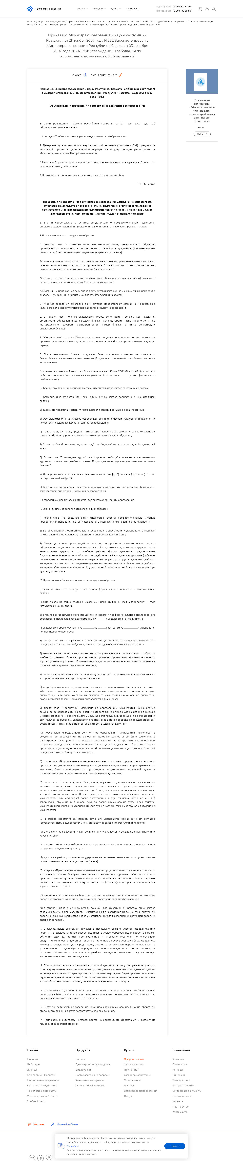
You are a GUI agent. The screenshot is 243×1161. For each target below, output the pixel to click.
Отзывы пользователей (90, 1085)
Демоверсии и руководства (93, 1064)
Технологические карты (41, 1090)
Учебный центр (36, 1101)
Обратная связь (181, 1096)
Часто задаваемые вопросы (92, 1075)
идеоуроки (83, 1069)
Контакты (178, 1059)
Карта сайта (179, 1111)
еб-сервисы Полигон (41, 1075)
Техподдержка (181, 1080)
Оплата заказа (132, 1080)
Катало (80, 1059)
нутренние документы (186, 1090)
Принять (174, 1146)
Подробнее (73, 1146)
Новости (32, 1059)
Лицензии (178, 1075)
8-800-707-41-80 (182, 6)
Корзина (39, 1124)
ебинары (33, 1064)
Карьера (177, 1101)
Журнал (32, 1069)
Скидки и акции (134, 1064)
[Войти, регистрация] (207, 9)
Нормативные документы (43, 1080)
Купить (114, 8)
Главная (81, 8)
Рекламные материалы (90, 1080)
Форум (128, 1096)
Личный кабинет (67, 1124)
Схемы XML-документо (41, 1085)
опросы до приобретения (140, 1090)
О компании (132, 8)
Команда (177, 1069)
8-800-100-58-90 (182, 11)
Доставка (129, 1085)
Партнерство (180, 1106)
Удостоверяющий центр (42, 1096)
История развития (183, 1085)
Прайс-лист (131, 1069)
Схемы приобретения (137, 1075)
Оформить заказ (134, 1059)
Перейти (202, 134)
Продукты (97, 8)
